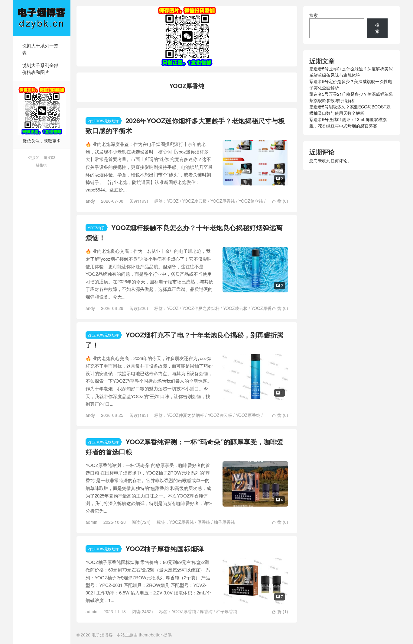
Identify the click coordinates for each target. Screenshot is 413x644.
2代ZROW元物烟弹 (103, 120)
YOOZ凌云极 (194, 201)
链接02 (49, 157)
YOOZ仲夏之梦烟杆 (201, 308)
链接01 (34, 157)
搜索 (313, 15)
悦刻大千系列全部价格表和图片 (40, 68)
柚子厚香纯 (224, 522)
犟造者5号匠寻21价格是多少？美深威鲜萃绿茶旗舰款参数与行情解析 (351, 97)
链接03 (41, 164)
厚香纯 (203, 522)
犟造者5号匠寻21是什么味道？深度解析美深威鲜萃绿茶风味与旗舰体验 (351, 72)
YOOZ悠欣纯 (251, 201)
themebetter (150, 635)
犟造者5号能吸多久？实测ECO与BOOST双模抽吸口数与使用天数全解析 (350, 110)
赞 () (280, 201)
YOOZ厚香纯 (222, 201)
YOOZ (173, 201)
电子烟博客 (41, 18)
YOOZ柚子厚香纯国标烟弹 (164, 548)
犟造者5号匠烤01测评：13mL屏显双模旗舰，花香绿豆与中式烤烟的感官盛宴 (348, 122)
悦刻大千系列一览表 (40, 49)
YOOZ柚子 (96, 227)
